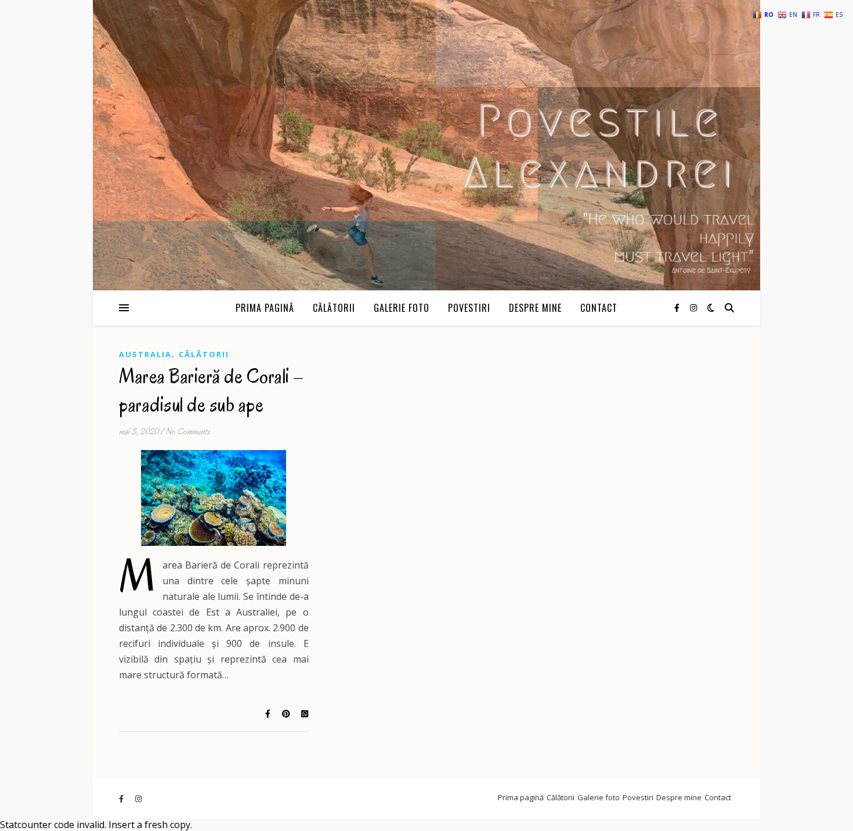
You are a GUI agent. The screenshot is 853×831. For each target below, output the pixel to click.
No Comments (187, 431)
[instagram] (693, 307)
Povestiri (469, 308)
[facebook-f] (678, 307)
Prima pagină (265, 308)
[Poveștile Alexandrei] (426, 145)
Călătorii (334, 308)
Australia (145, 354)
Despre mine (535, 308)
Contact (598, 308)
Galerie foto (401, 308)
